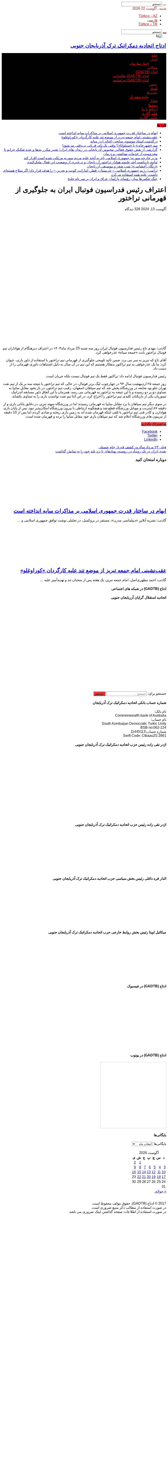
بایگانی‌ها (160, 1144)
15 (139, 1172)
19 (154, 1177)
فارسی (152, 20)
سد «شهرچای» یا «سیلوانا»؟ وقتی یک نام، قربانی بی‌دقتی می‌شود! (110, 145)
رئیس (153, 84)
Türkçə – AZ (148, 16)
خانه (154, 55)
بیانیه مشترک (139, 97)
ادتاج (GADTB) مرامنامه (131, 80)
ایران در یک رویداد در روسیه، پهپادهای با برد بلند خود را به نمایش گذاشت (110, 451)
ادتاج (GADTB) (147, 72)
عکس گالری (148, 117)
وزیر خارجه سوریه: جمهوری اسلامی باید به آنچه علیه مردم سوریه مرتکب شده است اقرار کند (91, 158)
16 (134, 1172)
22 (139, 1177)
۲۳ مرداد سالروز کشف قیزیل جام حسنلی (132, 447)
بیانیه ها (152, 92)
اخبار (154, 59)
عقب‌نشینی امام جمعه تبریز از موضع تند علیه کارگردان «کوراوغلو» (109, 137)
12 (154, 1172)
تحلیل (154, 101)
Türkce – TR (148, 24)
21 (144, 1177)
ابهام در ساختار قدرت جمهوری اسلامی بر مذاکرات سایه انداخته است (108, 133)
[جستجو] (164, 5)
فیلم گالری (150, 113)
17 (164, 1177)
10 (164, 1172)
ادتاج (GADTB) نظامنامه (131, 76)
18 (159, 1177)
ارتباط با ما (150, 109)
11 (159, 1172)
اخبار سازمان (139, 63)
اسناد (154, 88)
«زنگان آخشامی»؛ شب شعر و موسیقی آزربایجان (122, 166)
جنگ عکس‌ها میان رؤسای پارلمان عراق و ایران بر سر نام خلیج (113, 179)
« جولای (160, 1191)
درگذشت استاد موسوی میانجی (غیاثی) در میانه (124, 141)
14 (144, 1172)
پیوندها (153, 105)
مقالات (152, 67)
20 (149, 1177)
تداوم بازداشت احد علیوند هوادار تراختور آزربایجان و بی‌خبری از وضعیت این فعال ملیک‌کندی (92, 162)
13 (149, 1172)
